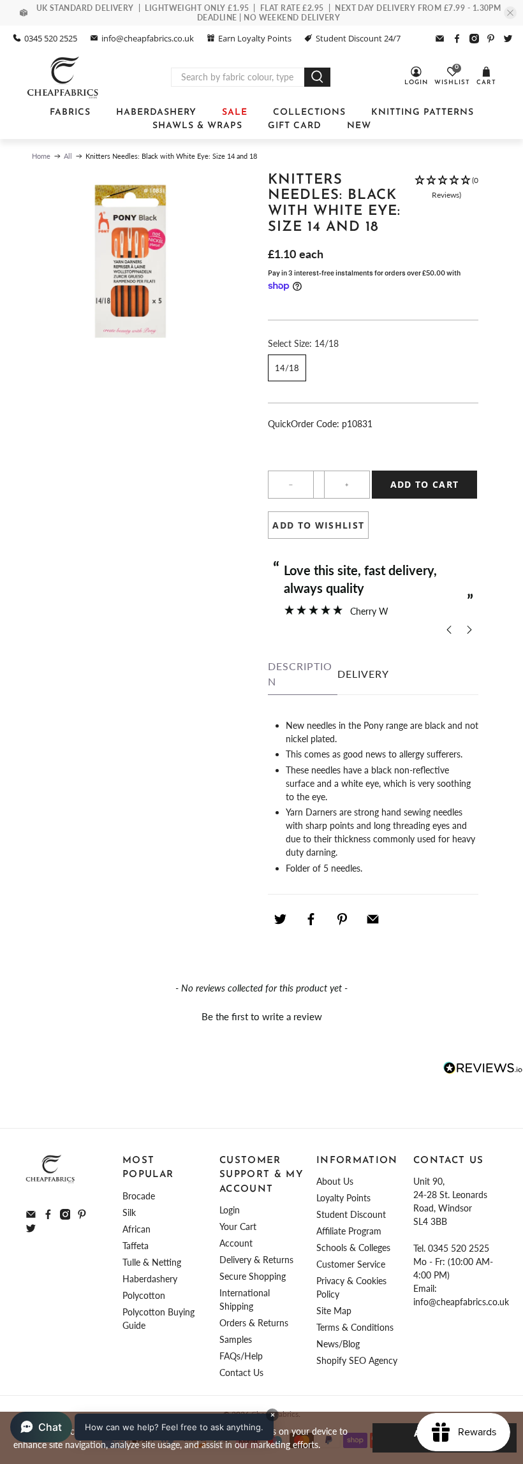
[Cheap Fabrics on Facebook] (457, 38)
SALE (234, 112)
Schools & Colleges (353, 1247)
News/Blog (338, 1343)
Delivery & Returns (256, 1259)
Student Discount (351, 1214)
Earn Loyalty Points (254, 38)
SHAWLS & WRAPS (197, 126)
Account (236, 1243)
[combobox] (238, 77)
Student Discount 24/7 (358, 38)
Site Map (333, 1310)
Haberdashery (149, 1278)
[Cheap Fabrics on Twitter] (508, 38)
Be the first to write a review (262, 1016)
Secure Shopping (252, 1276)
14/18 (287, 368)
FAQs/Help (241, 1356)
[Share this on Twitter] (280, 919)
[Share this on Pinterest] (342, 919)
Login (229, 1209)
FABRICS (70, 112)
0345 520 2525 (50, 38)
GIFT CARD (294, 126)
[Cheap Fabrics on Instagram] (474, 38)
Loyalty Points (343, 1197)
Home (41, 155)
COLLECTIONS (309, 112)
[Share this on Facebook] (311, 919)
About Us (334, 1181)
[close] (510, 12)
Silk (129, 1212)
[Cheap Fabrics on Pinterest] (490, 38)
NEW (359, 126)
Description (300, 673)
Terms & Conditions (355, 1327)
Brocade (138, 1195)
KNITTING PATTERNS (422, 112)
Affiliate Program (348, 1231)
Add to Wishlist (318, 525)
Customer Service (350, 1264)
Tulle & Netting (151, 1262)
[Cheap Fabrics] (63, 77)
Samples (235, 1339)
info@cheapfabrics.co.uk (147, 38)
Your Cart (237, 1226)
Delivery (363, 674)
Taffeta (135, 1245)
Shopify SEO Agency (356, 1360)
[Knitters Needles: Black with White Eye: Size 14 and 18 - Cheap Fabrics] (130, 262)
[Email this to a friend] (373, 919)
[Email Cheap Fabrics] (439, 38)
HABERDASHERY (156, 112)
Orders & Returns (253, 1322)
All (68, 155)
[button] (446, 210)
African (136, 1229)
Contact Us (241, 1372)
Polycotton (143, 1295)
